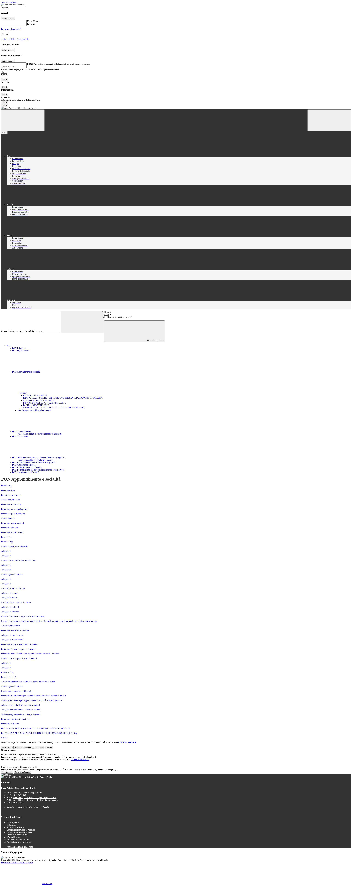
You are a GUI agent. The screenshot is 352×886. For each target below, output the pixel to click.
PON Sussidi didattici (21, 431)
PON (106, 314)
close (4, 133)
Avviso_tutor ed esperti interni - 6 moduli (19, 658)
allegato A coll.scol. (10, 607)
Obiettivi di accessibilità (17, 835)
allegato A (6, 663)
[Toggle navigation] (23, 120)
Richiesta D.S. (7, 672)
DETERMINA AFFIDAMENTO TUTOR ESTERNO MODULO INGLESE (35, 728)
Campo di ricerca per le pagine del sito (17, 331)
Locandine (22, 393)
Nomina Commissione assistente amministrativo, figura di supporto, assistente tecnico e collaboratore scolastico (49, 621)
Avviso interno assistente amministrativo (18, 560)
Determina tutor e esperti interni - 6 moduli (19, 644)
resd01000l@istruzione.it (34, 797)
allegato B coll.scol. (10, 612)
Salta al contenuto (8, 2)
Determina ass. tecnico (11, 504)
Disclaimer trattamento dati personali (17, 862)
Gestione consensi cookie (18, 840)
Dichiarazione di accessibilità (19, 832)
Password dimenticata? (11, 29)
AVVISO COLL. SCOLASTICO (16, 602)
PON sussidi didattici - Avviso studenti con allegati (39, 434)
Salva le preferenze (22, 772)
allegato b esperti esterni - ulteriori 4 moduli (21, 710)
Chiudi (4, 80)
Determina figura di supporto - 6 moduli (18, 649)
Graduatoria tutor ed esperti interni (16, 691)
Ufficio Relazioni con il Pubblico (21, 830)
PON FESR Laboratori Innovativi (27, 467)
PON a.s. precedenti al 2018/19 (25, 472)
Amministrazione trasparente (19, 842)
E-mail (30, 64)
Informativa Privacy (15, 827)
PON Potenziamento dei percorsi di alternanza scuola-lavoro (38, 470)
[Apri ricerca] (329, 120)
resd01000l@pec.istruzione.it (35, 800)
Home (107, 312)
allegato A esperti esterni (12, 635)
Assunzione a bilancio (10, 500)
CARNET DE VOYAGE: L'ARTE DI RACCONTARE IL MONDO (54, 408)
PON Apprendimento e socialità (26, 372)
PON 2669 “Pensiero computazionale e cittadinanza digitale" (38, 457)
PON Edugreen (19, 348)
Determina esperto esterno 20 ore (15, 719)
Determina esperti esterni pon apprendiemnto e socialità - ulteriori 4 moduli (33, 696)
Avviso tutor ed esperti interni (14, 546)
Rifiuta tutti (23, 747)
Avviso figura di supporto (12, 574)
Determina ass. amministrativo (14, 509)
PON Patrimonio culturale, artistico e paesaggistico (34, 462)
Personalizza (7, 747)
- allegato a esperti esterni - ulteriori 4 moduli (20, 705)
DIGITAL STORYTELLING (36, 405)
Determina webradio (10, 724)
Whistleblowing (13, 837)
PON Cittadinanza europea (23, 465)
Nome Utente (33, 21)
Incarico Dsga (7, 542)
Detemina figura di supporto (13, 514)
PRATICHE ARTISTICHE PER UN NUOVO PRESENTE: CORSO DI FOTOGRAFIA (63, 398)
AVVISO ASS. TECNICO (13, 588)
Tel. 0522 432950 (18, 795)
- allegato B (6, 556)
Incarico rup (6, 486)
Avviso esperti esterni (10, 626)
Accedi (5, 7)
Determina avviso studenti (12, 523)
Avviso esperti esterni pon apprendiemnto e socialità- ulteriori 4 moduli (31, 700)
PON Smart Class (20, 436)
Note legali (11, 825)
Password (31, 24)
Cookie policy (13, 822)
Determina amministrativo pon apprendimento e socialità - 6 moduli (30, 654)
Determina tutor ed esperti (12, 532)
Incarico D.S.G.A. (9, 677)
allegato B (6, 668)
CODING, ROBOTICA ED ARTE (38, 400)
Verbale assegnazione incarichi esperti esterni (20, 714)
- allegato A (6, 551)
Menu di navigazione (155, 341)
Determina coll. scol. (10, 528)
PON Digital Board (20, 350)
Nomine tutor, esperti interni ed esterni (34, 410)
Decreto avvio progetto (11, 495)
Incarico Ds (6, 537)
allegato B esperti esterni (13, 640)
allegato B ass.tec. (10, 598)
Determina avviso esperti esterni (15, 630)
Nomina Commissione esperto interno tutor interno (23, 616)
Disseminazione (8, 490)
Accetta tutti (43, 747)
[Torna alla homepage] (176, 108)
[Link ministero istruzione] (13, 5)
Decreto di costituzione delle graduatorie (35, 460)
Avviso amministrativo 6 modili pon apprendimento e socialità (28, 682)
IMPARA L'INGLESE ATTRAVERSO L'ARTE (44, 403)
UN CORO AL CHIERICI (35, 395)
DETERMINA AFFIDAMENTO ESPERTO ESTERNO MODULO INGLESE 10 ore (39, 733)
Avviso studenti (8, 518)
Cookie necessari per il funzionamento (18, 767)
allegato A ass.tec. (10, 593)
